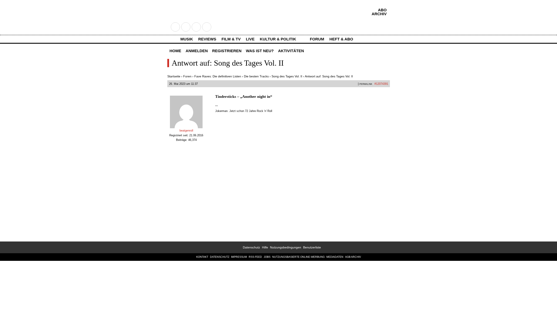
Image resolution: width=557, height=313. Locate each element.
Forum (317, 39)
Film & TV (231, 39)
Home (175, 51)
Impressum (239, 256)
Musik (186, 39)
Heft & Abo (341, 39)
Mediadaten (334, 256)
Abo (382, 10)
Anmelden (197, 51)
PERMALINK (365, 84)
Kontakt (202, 256)
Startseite (173, 76)
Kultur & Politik (278, 39)
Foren (187, 76)
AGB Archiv (353, 256)
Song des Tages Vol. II (287, 76)
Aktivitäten (291, 51)
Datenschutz (251, 247)
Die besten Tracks (256, 76)
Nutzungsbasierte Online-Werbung (298, 256)
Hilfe (265, 247)
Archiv (379, 14)
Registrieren (227, 51)
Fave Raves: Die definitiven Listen (217, 76)
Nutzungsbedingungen (285, 247)
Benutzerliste (312, 247)
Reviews (207, 39)
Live (250, 39)
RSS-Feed (255, 256)
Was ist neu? (260, 51)
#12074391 (381, 83)
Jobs (267, 256)
